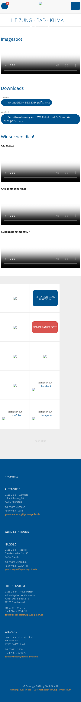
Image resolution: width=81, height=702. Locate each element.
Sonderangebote (45, 327)
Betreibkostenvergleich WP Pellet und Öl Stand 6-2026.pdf (36, 119)
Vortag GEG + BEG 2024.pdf (28, 102)
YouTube (16, 415)
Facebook (46, 386)
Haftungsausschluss (20, 689)
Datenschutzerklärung (45, 689)
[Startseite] (3, 20)
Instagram (46, 415)
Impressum (65, 689)
